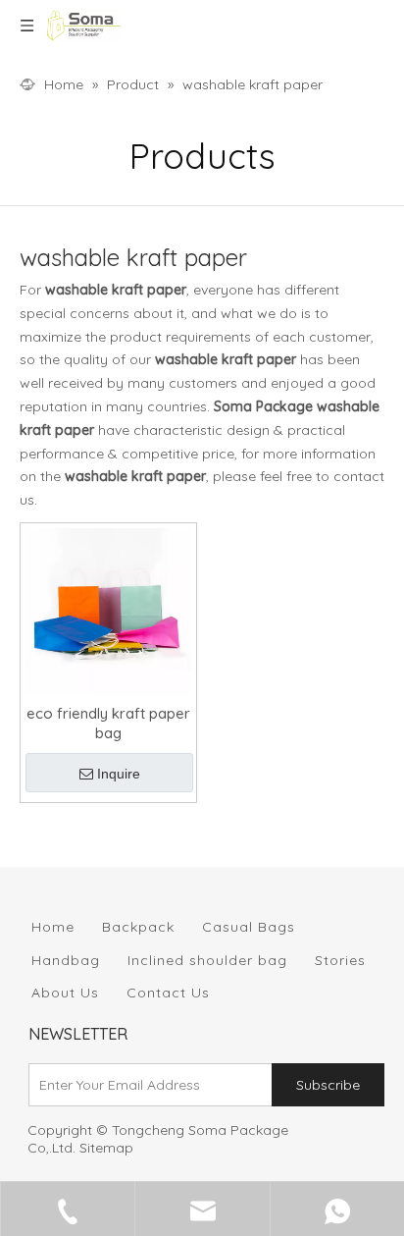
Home (53, 927)
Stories (340, 960)
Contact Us (168, 992)
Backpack (138, 927)
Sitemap (106, 1147)
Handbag (65, 960)
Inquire (118, 773)
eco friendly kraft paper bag (108, 723)
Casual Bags (248, 927)
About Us (65, 992)
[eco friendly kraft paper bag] (108, 609)
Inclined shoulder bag (207, 960)
